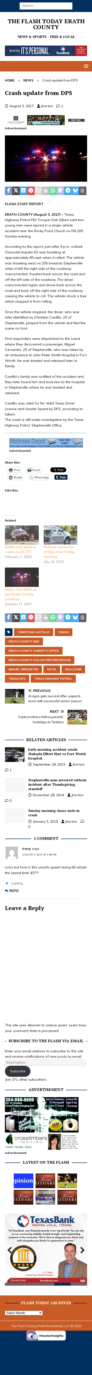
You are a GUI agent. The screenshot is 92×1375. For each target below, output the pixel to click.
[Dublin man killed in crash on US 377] (22, 535)
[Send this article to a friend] (38, 191)
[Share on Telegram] (67, 191)
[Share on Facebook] (8, 191)
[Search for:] (46, 5)
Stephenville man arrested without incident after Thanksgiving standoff (57, 784)
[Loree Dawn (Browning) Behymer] (23, 1197)
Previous (11, 1250)
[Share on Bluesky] (75, 191)
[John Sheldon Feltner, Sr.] (67, 1197)
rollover (73, 669)
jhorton (47, 106)
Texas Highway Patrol (53, 678)
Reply (14, 890)
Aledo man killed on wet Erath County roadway (21, 594)
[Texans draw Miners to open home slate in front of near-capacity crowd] (67, 1180)
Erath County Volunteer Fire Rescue (40, 660)
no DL (51, 669)
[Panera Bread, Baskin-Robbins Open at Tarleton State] (45, 1197)
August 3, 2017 (22, 106)
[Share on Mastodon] (60, 191)
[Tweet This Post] (16, 191)
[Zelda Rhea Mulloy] (45, 1180)
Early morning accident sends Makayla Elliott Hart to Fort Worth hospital (57, 753)
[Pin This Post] (31, 191)
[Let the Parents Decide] (23, 1180)
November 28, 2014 (48, 795)
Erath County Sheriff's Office (34, 650)
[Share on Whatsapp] (53, 191)
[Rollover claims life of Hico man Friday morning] (61, 535)
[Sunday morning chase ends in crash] (15, 815)
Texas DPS (17, 678)
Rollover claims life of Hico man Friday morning (59, 552)
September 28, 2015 (49, 764)
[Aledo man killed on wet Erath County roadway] (22, 577)
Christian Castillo (34, 632)
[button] (85, 66)
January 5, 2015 (45, 821)
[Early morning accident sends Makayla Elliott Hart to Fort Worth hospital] (15, 754)
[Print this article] (45, 191)
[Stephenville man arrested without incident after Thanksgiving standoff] (15, 785)
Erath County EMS (24, 641)
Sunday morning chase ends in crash (53, 812)
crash (63, 632)
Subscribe (18, 1071)
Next (81, 1250)
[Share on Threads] (82, 191)
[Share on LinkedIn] (23, 191)
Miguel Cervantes (23, 669)
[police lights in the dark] (46, 179)
